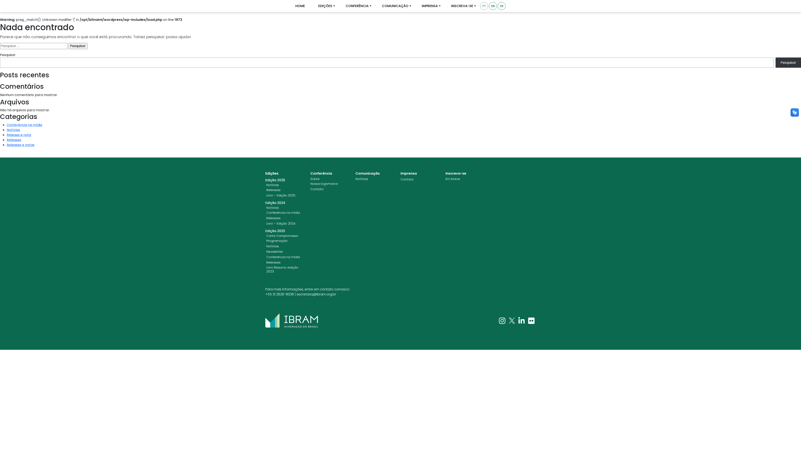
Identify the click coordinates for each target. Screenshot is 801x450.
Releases (14, 140)
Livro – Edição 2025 (280, 195)
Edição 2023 (275, 231)
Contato (317, 189)
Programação (277, 241)
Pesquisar (8, 54)
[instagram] (502, 320)
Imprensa (430, 6)
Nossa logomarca (324, 184)
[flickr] (531, 320)
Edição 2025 (275, 180)
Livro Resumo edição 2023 (282, 269)
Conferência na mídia (24, 124)
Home (300, 6)
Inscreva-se (462, 6)
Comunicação (395, 6)
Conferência (357, 6)
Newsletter (274, 252)
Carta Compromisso (282, 236)
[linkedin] (522, 320)
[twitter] (512, 320)
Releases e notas (20, 144)
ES (501, 6)
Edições (325, 6)
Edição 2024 (275, 203)
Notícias (13, 130)
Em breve (453, 179)
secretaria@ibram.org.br (316, 294)
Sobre (315, 179)
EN (493, 6)
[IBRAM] (291, 320)
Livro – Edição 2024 (280, 223)
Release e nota (19, 134)
